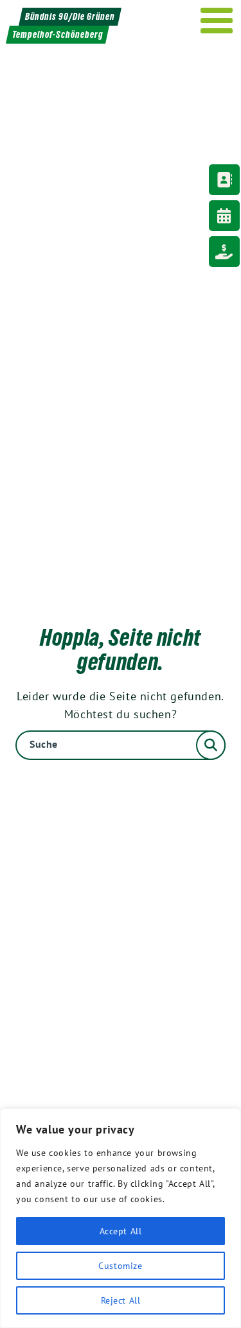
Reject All (121, 1300)
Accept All (121, 1231)
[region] (120, 1218)
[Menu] (217, 20)
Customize (120, 1266)
